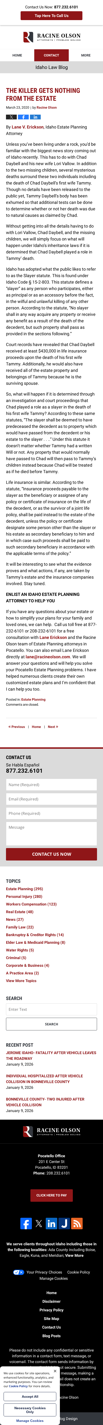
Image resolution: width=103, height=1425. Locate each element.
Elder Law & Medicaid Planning (35, 942)
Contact (51, 55)
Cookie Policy (78, 1272)
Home (17, 55)
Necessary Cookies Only (30, 1410)
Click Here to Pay (51, 1195)
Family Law (20, 927)
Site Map (51, 1318)
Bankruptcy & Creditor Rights (35, 935)
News (15, 919)
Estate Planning (33, 699)
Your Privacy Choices (44, 1272)
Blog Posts (51, 1336)
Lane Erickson (53, 637)
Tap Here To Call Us (52, 15)
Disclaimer (51, 1301)
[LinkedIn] (51, 1223)
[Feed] (77, 1223)
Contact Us (51, 1327)
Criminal (16, 958)
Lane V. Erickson (28, 126)
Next (53, 726)
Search (51, 1024)
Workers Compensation (31, 904)
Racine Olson (67, 1397)
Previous (16, 726)
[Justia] (64, 1223)
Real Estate (20, 912)
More (86, 55)
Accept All (30, 1396)
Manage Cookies (54, 1278)
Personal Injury (24, 896)
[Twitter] (39, 1223)
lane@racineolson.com (48, 656)
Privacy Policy (51, 1310)
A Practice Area (22, 973)
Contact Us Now (51, 854)
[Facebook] (26, 1223)
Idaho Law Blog (51, 37)
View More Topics (21, 980)
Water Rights (20, 950)
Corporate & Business (27, 965)
